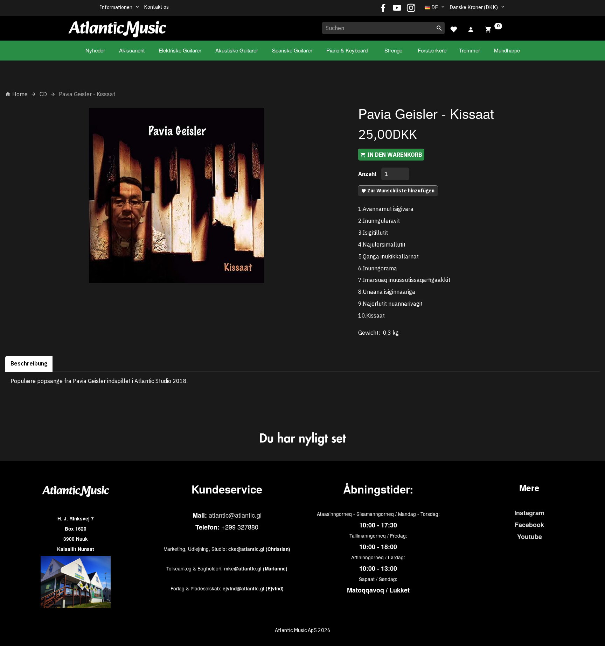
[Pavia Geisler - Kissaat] (176, 195)
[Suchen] (439, 28)
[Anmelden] (471, 29)
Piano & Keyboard (347, 50)
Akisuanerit (132, 50)
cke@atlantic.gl (246, 549)
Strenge (393, 50)
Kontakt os (156, 6)
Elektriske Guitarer (180, 50)
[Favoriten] (453, 28)
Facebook (529, 524)
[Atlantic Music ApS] (117, 27)
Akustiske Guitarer (236, 50)
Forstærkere (432, 50)
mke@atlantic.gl (243, 568)
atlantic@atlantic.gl (235, 514)
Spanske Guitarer (292, 50)
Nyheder (95, 50)
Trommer (469, 50)
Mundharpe (507, 50)
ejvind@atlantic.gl (243, 588)
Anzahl (368, 173)
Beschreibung (29, 363)
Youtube (529, 536)
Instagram (529, 512)
